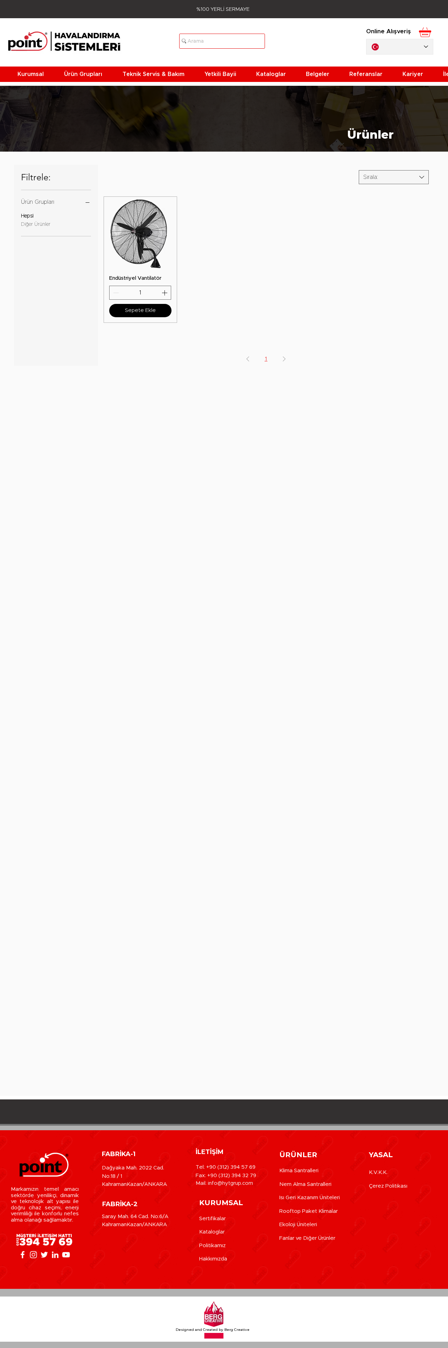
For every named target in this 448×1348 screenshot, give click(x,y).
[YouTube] (66, 1254)
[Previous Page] (248, 359)
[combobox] (394, 177)
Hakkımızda (213, 1259)
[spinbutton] (140, 292)
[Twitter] (44, 1254)
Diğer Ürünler (35, 224)
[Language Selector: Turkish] (399, 47)
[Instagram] (33, 1254)
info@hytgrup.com (230, 1183)
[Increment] (165, 292)
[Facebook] (22, 1254)
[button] (35, 74)
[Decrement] (115, 292)
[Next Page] (284, 359)
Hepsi (27, 216)
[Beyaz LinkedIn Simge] (55, 1254)
